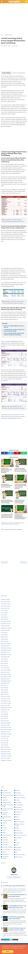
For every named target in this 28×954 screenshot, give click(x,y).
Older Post (23, 562)
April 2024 (3, 639)
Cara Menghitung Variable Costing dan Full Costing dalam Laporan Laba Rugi (7, 516)
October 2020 (4, 731)
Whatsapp (18, 847)
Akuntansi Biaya (7, 802)
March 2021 (4, 720)
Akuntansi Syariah (7, 820)
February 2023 (4, 670)
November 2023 (5, 650)
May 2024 (3, 637)
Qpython (18, 814)
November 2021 (5, 703)
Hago (4, 832)
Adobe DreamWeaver (8, 795)
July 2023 (3, 659)
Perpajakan (19, 807)
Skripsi (17, 828)
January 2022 (4, 698)
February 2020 (4, 749)
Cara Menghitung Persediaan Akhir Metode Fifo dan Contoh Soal (6, 486)
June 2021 (3, 714)
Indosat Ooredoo (7, 835)
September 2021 (5, 707)
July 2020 (3, 738)
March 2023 (4, 667)
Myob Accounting (20, 797)
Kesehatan (5, 840)
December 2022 (5, 674)
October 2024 (4, 625)
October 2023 (4, 652)
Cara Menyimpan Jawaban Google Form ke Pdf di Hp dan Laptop (14, 330)
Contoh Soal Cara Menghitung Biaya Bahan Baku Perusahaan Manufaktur (6, 470)
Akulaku (5, 797)
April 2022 (3, 692)
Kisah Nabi (5, 842)
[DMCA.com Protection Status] (14, 940)
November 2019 (5, 756)
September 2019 (5, 760)
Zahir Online (19, 857)
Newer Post (4, 562)
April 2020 (3, 745)
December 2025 (5, 603)
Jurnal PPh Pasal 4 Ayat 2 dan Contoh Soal (14, 885)
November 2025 (5, 606)
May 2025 (3, 614)
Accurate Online (7, 792)
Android (5, 823)
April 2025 (3, 617)
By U (4, 825)
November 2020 (5, 729)
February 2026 (4, 599)
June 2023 (3, 661)
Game (4, 830)
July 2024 (3, 632)
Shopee (18, 819)
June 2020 (3, 740)
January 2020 (4, 751)
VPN (17, 845)
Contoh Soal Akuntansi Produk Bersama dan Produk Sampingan (20, 501)
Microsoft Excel (20, 795)
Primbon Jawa (19, 809)
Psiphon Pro (19, 812)
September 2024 (5, 628)
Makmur (5, 852)
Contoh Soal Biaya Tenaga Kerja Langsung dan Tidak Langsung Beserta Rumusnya (20, 486)
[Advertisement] (14, 19)
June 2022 (3, 687)
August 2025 (4, 608)
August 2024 (4, 630)
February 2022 (4, 696)
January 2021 (4, 725)
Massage (18, 792)
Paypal (17, 800)
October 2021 (4, 705)
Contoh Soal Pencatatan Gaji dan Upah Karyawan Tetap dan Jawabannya (14, 334)
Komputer (5, 844)
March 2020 (4, 747)
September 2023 (5, 654)
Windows (18, 849)
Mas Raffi (14, 1)
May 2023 (3, 663)
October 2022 (4, 678)
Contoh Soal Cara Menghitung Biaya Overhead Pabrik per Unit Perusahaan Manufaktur (20, 516)
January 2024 (4, 645)
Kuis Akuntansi (6, 849)
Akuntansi (5, 800)
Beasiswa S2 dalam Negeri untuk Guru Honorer (14, 326)
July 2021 (3, 712)
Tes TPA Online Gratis (21, 835)
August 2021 (4, 709)
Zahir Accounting (20, 854)
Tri (16, 840)
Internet (5, 837)
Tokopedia (18, 837)
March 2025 (4, 619)
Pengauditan (19, 804)
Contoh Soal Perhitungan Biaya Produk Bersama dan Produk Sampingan (7, 501)
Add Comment (14, 45)
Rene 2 (17, 817)
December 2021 (5, 700)
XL (16, 852)
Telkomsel (18, 830)
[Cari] (26, 1)
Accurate (5, 790)
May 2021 (3, 716)
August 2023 (4, 656)
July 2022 (3, 685)
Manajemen (6, 854)
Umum (18, 842)
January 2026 (4, 601)
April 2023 (3, 665)
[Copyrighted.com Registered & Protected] (5, 940)
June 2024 (3, 634)
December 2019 (5, 753)
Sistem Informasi (20, 821)
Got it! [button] (7, 951)
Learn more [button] (20, 948)
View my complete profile (14, 877)
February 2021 (4, 723)
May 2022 (3, 689)
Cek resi (5, 827)
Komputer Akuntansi (8, 847)
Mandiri (18, 790)
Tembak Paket (19, 833)
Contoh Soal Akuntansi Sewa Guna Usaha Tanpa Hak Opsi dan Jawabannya (20, 470)
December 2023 (5, 648)
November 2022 (5, 676)
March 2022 (4, 694)
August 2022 (4, 683)
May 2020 (3, 742)
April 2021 (3, 718)
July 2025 (3, 610)
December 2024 (5, 621)
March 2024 (4, 641)
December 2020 (5, 727)
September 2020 (5, 734)
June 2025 (3, 612)
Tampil (8, 73)
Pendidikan (18, 802)
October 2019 (4, 758)
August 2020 (4, 736)
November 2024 (5, 623)
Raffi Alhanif (14, 874)
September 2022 (5, 681)
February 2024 (4, 643)
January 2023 (4, 672)
